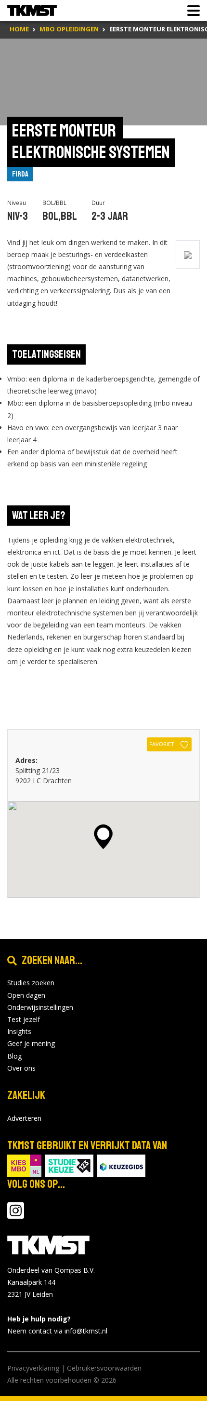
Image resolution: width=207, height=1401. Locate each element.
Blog (14, 1056)
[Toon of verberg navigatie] (190, 10)
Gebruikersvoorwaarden (104, 1368)
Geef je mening (31, 1043)
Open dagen (26, 995)
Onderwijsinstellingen (40, 1007)
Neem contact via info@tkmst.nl (57, 1330)
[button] (103, 836)
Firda (20, 174)
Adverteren (24, 1118)
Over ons (21, 1068)
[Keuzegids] (121, 1165)
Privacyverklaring (33, 1368)
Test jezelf (23, 1019)
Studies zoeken (30, 982)
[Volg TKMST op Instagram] (15, 1215)
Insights (19, 1031)
